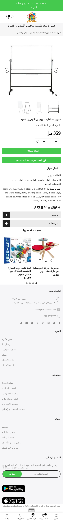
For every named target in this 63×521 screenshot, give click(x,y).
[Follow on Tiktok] (35, 207)
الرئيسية (57, 32)
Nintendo (10, 196)
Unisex (43, 200)
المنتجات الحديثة (53, 184)
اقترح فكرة (7, 339)
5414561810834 (17, 189)
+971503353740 (36, 3)
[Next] (56, 70)
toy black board (48, 196)
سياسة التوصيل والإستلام (13, 409)
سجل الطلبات (8, 432)
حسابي (5, 427)
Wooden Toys (54, 200)
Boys (23, 192)
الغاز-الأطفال (8, 365)
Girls (45, 192)
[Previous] (7, 70)
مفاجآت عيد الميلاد (10, 448)
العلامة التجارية (9, 350)
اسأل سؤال (52, 168)
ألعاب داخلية (17, 180)
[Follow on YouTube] (38, 207)
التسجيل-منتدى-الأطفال (12, 442)
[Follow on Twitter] (55, 207)
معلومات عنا (7, 383)
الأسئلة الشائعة (9, 388)
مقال (4, 355)
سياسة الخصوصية (10, 393)
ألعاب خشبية (30, 180)
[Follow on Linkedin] (48, 207)
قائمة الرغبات (8, 437)
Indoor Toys (54, 192)
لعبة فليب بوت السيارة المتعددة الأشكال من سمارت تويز (19, 271)
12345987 (41, 189)
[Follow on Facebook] (59, 207)
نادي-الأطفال (8, 360)
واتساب (19, 3)
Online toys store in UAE (28, 196)
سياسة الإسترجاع (10, 404)
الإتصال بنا (6, 344)
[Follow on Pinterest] (45, 207)
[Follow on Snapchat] (42, 207)
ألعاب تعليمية (44, 180)
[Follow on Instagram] (52, 207)
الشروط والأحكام (10, 399)
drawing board (34, 192)
